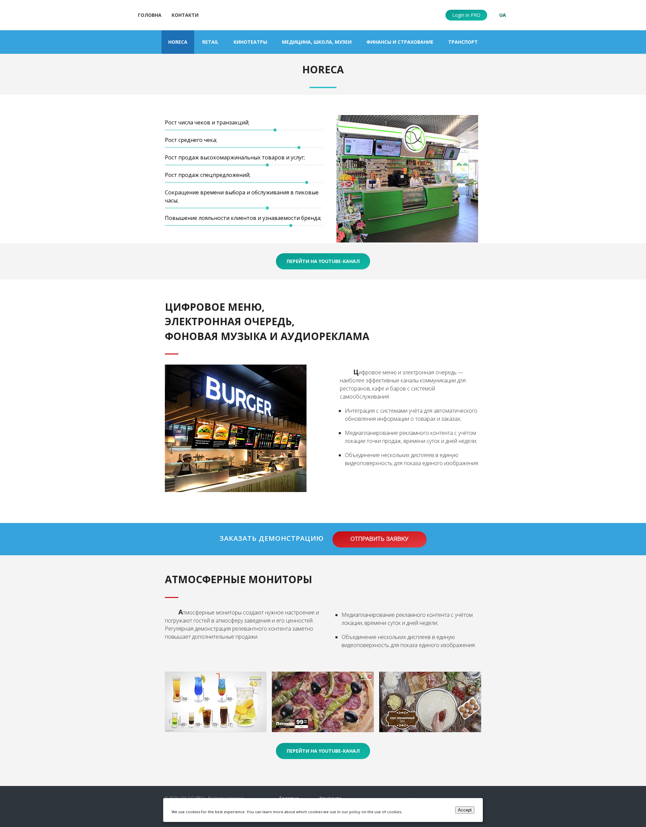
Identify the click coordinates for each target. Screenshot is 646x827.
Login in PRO (466, 15)
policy (354, 811)
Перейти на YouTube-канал (323, 261)
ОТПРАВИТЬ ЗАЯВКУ (379, 539)
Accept (465, 810)
